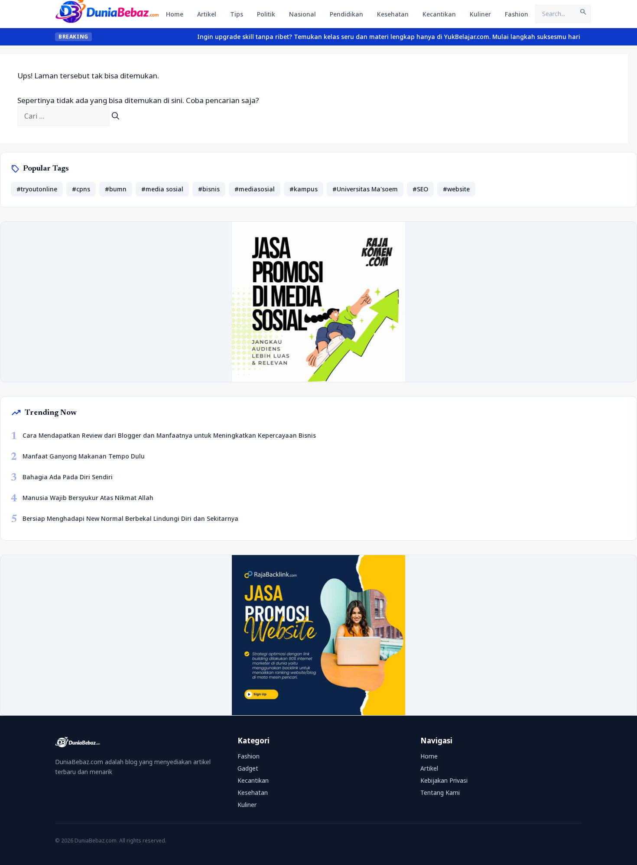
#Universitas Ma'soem (365, 189)
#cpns (81, 189)
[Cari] (115, 116)
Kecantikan (439, 14)
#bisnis (209, 189)
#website (456, 189)
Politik (266, 14)
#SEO (420, 189)
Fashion (516, 14)
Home (174, 14)
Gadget (247, 768)
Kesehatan (393, 14)
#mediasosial (254, 189)
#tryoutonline (36, 189)
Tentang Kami (440, 792)
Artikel (206, 14)
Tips (236, 14)
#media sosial (162, 189)
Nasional (302, 14)
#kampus (303, 189)
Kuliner (480, 14)
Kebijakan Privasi (444, 780)
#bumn (116, 189)
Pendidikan (346, 14)
